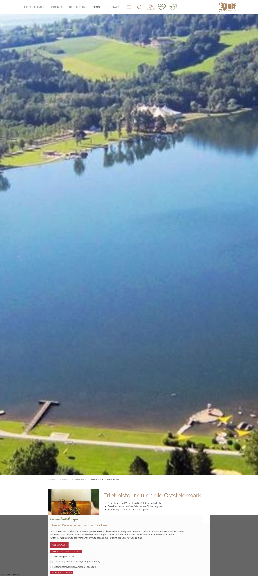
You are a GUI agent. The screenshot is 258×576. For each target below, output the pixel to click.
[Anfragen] (171, 7)
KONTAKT (113, 7)
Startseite (53, 479)
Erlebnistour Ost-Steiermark (104, 479)
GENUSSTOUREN (79, 479)
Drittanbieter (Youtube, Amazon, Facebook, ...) (76, 567)
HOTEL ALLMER (34, 7)
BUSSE (96, 7)
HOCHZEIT (57, 7)
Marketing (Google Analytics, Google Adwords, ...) (78, 561)
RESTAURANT (78, 7)
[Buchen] (160, 7)
